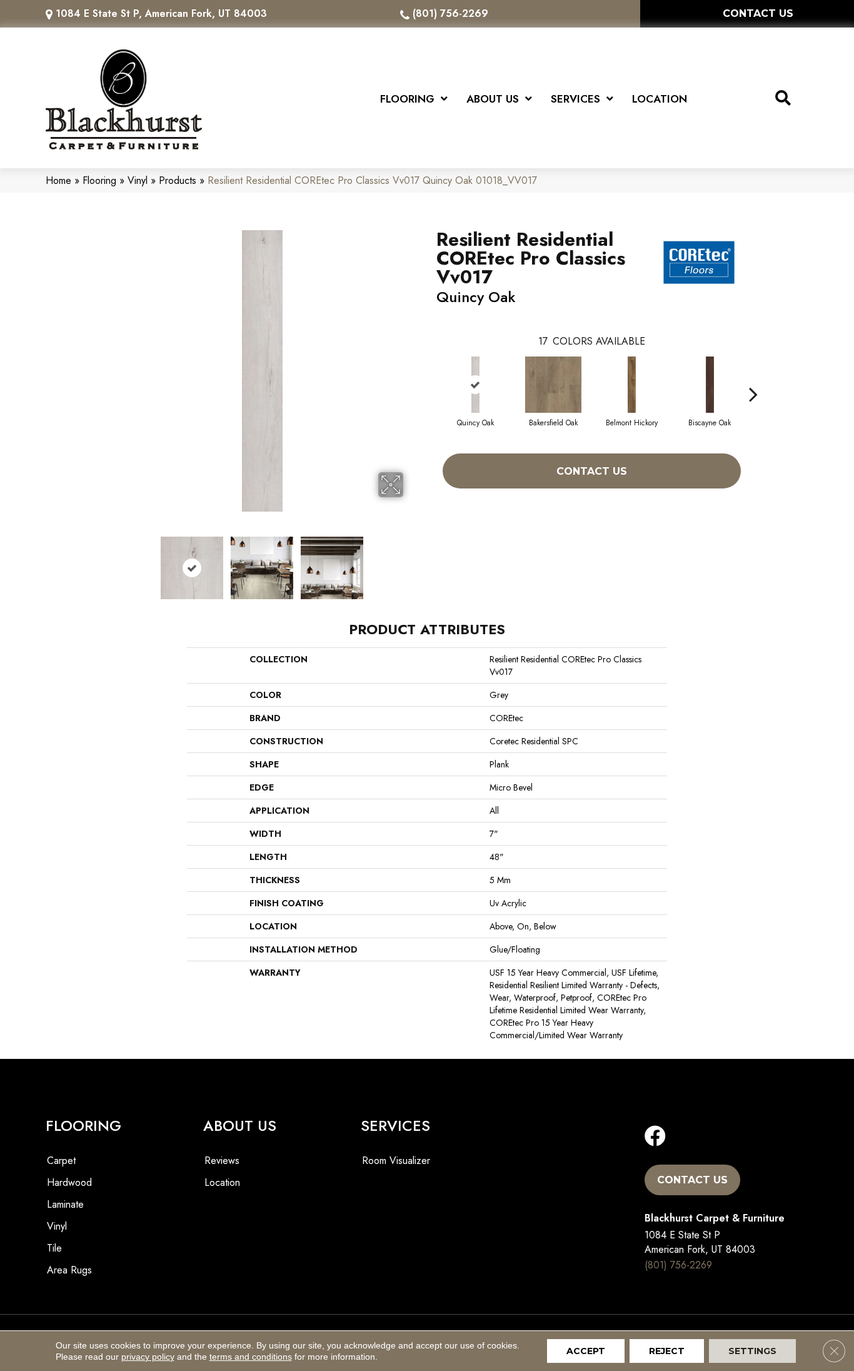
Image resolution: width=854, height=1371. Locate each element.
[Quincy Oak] (475, 384)
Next (411, 561)
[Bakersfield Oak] (553, 384)
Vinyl (138, 180)
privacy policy (147, 1357)
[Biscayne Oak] (710, 384)
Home (58, 180)
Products (177, 180)
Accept (585, 1351)
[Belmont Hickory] (632, 384)
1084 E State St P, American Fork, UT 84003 (161, 13)
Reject (667, 1351)
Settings (752, 1351)
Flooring (99, 180)
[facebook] (655, 1136)
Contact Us (591, 471)
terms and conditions (250, 1357)
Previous (113, 561)
